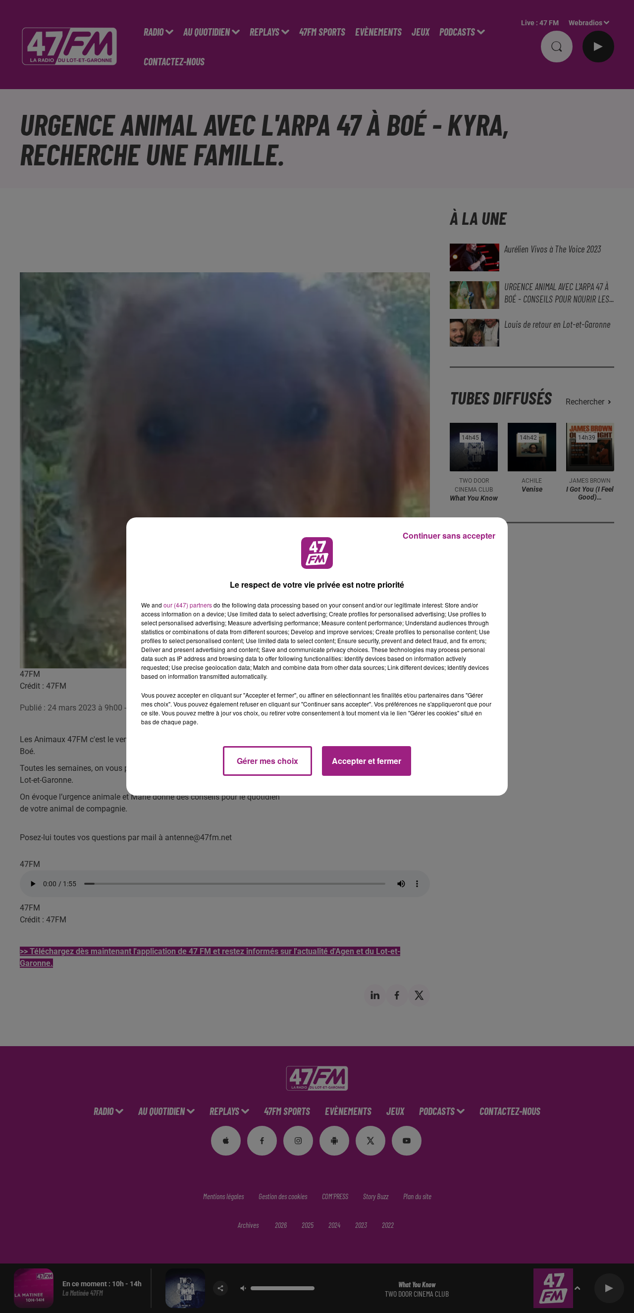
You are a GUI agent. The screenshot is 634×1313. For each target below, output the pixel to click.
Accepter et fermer (366, 760)
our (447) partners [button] (187, 605)
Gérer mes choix (267, 760)
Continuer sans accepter (449, 535)
